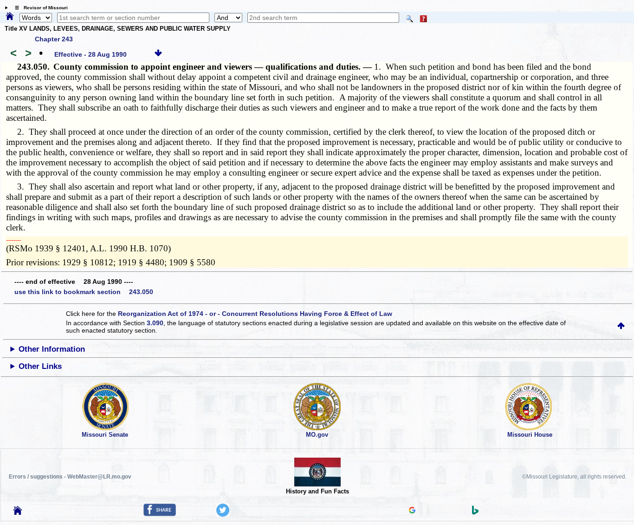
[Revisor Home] (17, 512)
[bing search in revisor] (475, 512)
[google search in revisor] (412, 511)
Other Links (40, 366)
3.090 (155, 323)
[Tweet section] (222, 514)
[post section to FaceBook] (159, 514)
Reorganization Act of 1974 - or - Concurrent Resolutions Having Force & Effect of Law (255, 313)
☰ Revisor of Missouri (39, 7)
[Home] (10, 16)
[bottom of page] (158, 54)
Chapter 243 (54, 39)
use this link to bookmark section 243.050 (83, 291)
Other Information (52, 349)
